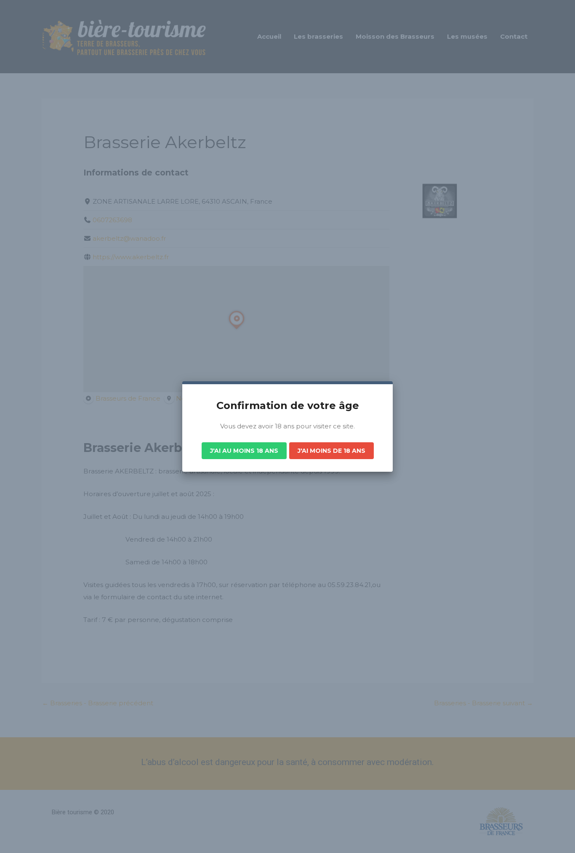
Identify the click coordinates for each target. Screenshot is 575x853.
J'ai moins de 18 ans (331, 450)
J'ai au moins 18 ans (244, 450)
